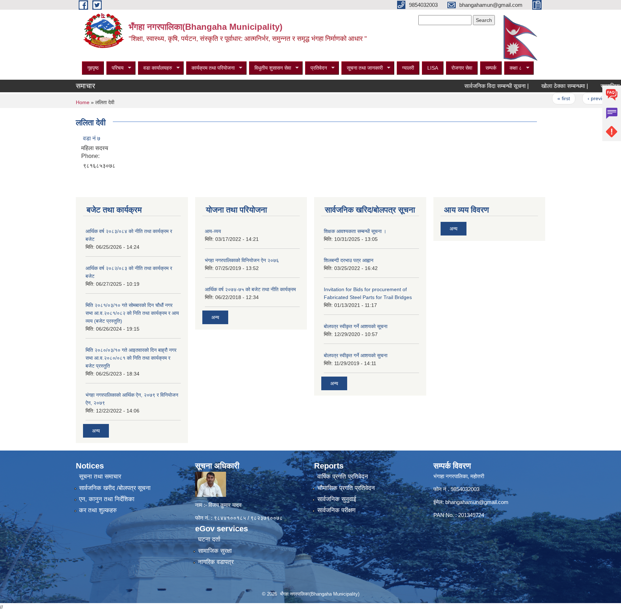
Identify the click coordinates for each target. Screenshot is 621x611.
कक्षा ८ (513, 68)
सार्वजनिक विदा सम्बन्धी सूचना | (482, 86)
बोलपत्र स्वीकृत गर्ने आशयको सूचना (355, 326)
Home (82, 102)
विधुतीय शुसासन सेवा (270, 68)
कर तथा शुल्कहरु (98, 510)
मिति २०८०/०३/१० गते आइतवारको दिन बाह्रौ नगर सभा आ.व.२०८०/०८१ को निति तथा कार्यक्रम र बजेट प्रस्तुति (131, 358)
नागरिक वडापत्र (216, 562)
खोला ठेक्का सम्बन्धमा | (550, 86)
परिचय (115, 68)
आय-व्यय (213, 231)
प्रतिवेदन (316, 68)
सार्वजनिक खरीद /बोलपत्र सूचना (115, 488)
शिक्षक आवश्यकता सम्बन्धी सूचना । (355, 231)
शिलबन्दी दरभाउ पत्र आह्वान (348, 260)
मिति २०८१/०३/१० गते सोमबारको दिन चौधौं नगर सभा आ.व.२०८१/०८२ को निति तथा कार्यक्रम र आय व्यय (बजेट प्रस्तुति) (132, 313)
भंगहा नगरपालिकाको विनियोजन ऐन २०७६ (242, 260)
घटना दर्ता (209, 539)
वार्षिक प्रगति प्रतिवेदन (342, 476)
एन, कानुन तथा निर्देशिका (106, 499)
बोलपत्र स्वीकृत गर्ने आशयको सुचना (355, 355)
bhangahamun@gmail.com (477, 502)
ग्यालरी (408, 68)
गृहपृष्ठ (92, 68)
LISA (432, 68)
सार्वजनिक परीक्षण (336, 510)
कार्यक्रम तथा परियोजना (210, 68)
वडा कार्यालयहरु (155, 68)
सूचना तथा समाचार (100, 476)
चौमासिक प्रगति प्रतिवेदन (346, 488)
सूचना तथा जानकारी (362, 68)
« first (549, 98)
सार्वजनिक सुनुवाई (336, 499)
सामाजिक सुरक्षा (215, 550)
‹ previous (585, 98)
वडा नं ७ (91, 138)
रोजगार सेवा (461, 68)
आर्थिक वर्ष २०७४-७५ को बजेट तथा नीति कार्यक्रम (250, 289)
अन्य (96, 431)
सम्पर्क (491, 68)
